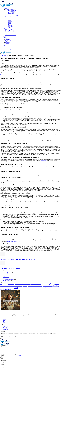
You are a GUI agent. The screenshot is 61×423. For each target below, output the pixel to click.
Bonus (10, 284)
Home (1, 55)
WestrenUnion (54, 287)
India (9, 24)
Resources (5, 38)
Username (2, 354)
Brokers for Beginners (7, 272)
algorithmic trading (43, 160)
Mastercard (25, 286)
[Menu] (0, 53)
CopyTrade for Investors (20, 284)
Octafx (4, 322)
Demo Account (32, 284)
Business (4, 274)
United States (10, 26)
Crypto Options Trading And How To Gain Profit (10, 268)
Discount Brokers (11, 13)
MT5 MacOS (49, 286)
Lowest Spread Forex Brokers (13, 15)
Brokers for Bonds (6, 273)
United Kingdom (11, 25)
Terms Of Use (8, 40)
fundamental (11, 74)
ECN (40, 284)
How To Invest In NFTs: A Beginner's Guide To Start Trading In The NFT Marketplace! (18, 259)
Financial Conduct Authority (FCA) (13, 241)
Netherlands (10, 18)
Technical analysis (3, 74)
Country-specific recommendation (11, 16)
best (8, 284)
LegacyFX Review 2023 (10, 31)
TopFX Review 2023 (9, 33)
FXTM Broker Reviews (3, 286)
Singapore (9, 20)
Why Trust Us (8, 44)
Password (2, 355)
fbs (49, 284)
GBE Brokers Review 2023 (10, 35)
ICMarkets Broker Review (13, 286)
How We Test (7, 43)
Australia (9, 23)
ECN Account (45, 284)
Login (2, 357)
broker (12, 284)
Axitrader (4, 319)
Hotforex (8, 286)
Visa (46, 288)
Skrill (16, 288)
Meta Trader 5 (35, 286)
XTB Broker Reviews (8, 289)
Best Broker (5, 8)
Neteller (55, 286)
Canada (9, 27)
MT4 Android (39, 286)
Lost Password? (19, 355)
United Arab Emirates (12, 17)
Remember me (4, 356)
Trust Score (7, 42)
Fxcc (4, 320)
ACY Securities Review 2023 (10, 29)
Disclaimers (7, 39)
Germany (9, 22)
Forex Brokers (5, 278)
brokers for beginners (12, 10)
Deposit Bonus (37, 284)
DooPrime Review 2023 (9, 30)
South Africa (10, 21)
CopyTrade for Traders (27, 284)
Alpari (1, 284)
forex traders (5, 109)
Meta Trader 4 (30, 286)
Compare (4, 36)
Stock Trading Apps (11, 12)
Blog (5, 55)
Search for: (2, 345)
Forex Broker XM (57, 284)
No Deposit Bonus (6, 287)
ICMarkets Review (19, 286)
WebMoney (49, 287)
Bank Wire (5, 284)
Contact (6, 41)
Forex (52, 284)
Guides (4, 37)
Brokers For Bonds (11, 11)
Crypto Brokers (10, 14)
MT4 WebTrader (45, 286)
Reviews (4, 28)
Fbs (3, 321)
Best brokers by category (10, 9)
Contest (16, 284)
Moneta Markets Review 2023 (11, 32)
